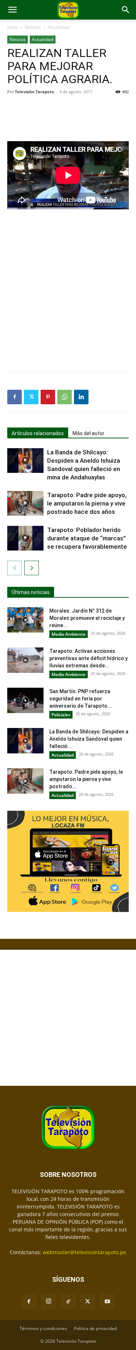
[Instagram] (48, 1301)
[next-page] (31, 568)
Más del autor (88, 433)
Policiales (60, 715)
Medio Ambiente (68, 634)
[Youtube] (107, 1301)
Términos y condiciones (43, 1328)
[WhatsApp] (64, 397)
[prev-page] (14, 568)
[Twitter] (31, 397)
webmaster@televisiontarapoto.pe (84, 1252)
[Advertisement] (68, 117)
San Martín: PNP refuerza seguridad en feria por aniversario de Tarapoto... (80, 698)
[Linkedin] (81, 397)
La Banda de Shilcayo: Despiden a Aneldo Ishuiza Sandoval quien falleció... (88, 739)
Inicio (12, 27)
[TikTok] (68, 1301)
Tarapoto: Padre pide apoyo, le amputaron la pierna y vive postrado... (86, 779)
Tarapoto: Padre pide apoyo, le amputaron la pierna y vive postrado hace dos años (87, 503)
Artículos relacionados (38, 433)
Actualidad (58, 27)
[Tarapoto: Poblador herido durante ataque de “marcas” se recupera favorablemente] (25, 538)
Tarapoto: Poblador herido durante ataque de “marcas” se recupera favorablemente (87, 538)
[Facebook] (14, 397)
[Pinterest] (48, 397)
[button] (12, 10)
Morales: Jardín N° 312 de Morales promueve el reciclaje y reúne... (87, 618)
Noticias (33, 27)
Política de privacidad (95, 1328)
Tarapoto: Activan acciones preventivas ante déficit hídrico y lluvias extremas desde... (88, 658)
